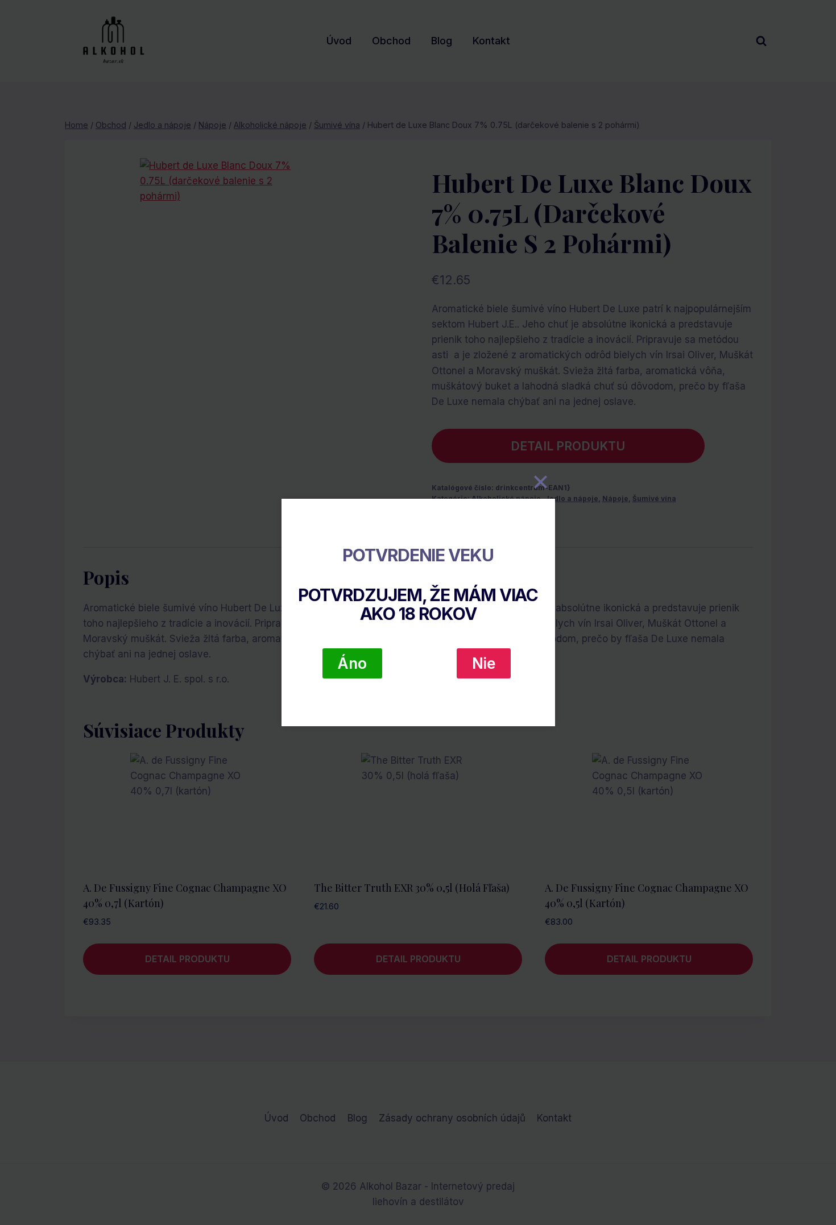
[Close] (541, 481)
